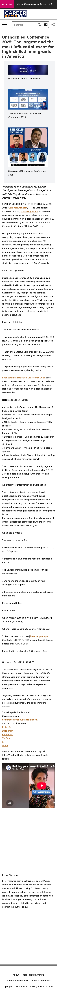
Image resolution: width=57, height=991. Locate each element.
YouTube (6, 738)
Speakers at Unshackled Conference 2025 (23, 377)
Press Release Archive (33, 974)
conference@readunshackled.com (20, 719)
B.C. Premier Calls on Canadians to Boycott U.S (26, 4)
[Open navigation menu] (4, 24)
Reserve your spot (39, 636)
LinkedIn (6, 727)
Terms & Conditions (41, 980)
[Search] (39, 25)
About (16, 974)
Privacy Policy (36, 986)
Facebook (7, 734)
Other (5, 745)
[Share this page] (53, 24)
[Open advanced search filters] (46, 25)
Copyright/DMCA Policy (15, 986)
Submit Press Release (17, 980)
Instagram (7, 730)
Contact (50, 986)
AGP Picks (7, 4)
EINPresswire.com (18, 207)
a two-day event (29, 211)
